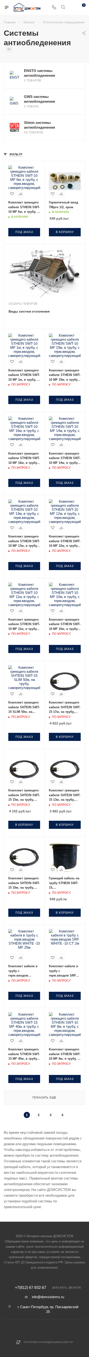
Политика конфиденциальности (48, 1342)
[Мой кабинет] (72, 7)
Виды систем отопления (29, 311)
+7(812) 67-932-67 (30, 1288)
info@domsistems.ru (48, 1297)
